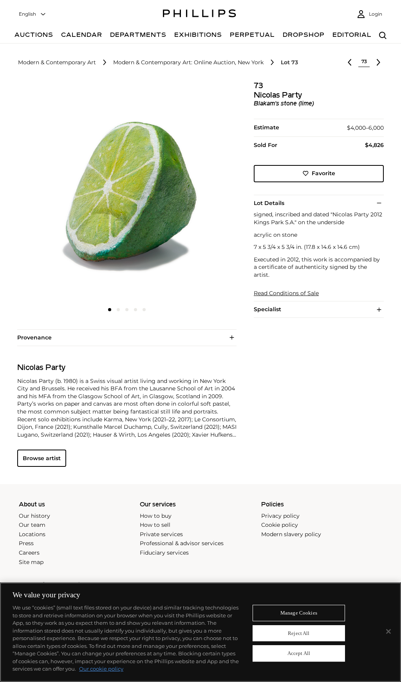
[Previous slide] (53, 192)
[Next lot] (378, 62)
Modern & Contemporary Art (57, 62)
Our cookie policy (101, 669)
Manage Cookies (298, 613)
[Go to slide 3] (127, 310)
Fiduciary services (164, 552)
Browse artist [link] (42, 458)
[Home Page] (199, 14)
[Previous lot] (349, 62)
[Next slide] (200, 192)
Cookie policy (279, 524)
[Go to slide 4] (135, 310)
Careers (29, 552)
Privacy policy (280, 515)
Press (26, 543)
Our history (34, 515)
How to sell (155, 524)
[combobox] (32, 14)
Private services (161, 534)
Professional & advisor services (182, 543)
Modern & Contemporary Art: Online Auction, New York (188, 62)
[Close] (388, 631)
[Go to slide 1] (110, 310)
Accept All (298, 654)
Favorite (323, 173)
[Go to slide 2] (118, 310)
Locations (32, 534)
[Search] (383, 36)
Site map (31, 562)
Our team (32, 524)
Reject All (298, 633)
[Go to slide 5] (144, 310)
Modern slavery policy (291, 534)
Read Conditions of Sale (286, 293)
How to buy (156, 515)
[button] (125, 191)
